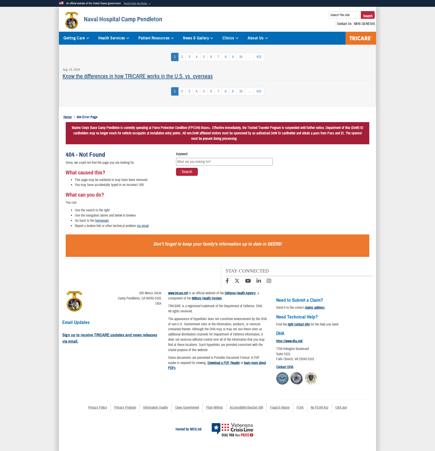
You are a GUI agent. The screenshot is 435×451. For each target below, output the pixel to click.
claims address (315, 307)
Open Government (187, 407)
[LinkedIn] (258, 281)
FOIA (300, 407)
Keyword (181, 154)
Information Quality (155, 407)
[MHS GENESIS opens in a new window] (364, 24)
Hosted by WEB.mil (188, 429)
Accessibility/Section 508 (246, 407)
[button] (138, 3)
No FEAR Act (319, 407)
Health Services (111, 38)
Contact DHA (284, 367)
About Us (255, 38)
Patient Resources (154, 38)
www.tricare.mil (178, 293)
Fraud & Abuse (280, 407)
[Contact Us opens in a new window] (344, 24)
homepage (102, 220)
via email (143, 226)
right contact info (299, 324)
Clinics (228, 38)
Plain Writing (214, 407)
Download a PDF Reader (224, 363)
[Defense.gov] (282, 377)
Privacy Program (125, 407)
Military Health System (207, 298)
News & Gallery (196, 38)
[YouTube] (248, 281)
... (249, 57)
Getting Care (74, 38)
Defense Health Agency (240, 293)
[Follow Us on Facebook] (227, 281)
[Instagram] (269, 281)
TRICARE (361, 38)
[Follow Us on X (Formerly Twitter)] (236, 281)
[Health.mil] (296, 377)
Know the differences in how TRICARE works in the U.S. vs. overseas (138, 76)
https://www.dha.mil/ (289, 341)
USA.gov (341, 407)
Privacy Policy (97, 407)
